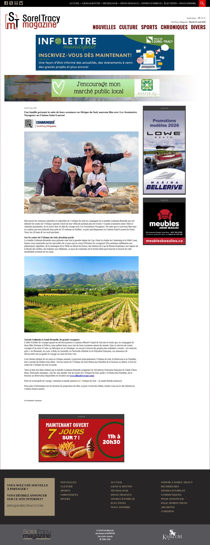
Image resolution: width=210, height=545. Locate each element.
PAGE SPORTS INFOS (174, 503)
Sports (149, 27)
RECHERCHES (170, 486)
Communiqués (171, 494)
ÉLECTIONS (170, 3)
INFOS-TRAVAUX (129, 3)
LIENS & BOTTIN (91, 3)
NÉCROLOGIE (110, 3)
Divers (198, 27)
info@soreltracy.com (25, 505)
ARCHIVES (168, 507)
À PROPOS (167, 511)
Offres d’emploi (151, 3)
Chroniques (174, 27)
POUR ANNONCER (172, 498)
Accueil (74, 3)
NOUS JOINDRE (187, 3)
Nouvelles (104, 27)
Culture (128, 27)
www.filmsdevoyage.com (81, 375)
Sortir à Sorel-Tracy (177, 482)
